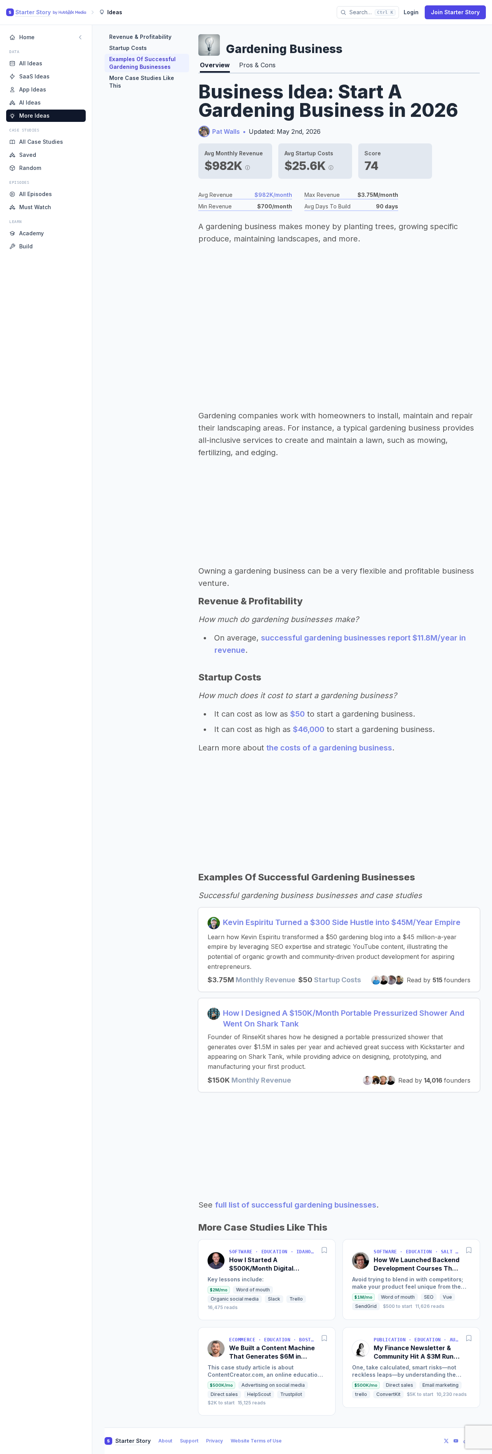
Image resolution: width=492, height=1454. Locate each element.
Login (411, 12)
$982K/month (273, 194)
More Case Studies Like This (141, 82)
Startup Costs (128, 48)
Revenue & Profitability (140, 36)
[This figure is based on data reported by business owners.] (247, 166)
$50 (297, 714)
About (165, 1441)
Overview (215, 65)
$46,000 (308, 729)
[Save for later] (324, 1250)
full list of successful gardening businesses (295, 1204)
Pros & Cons (257, 65)
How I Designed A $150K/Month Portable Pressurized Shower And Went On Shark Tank (343, 1018)
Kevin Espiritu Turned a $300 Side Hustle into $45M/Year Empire (341, 922)
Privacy (214, 1441)
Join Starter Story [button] (455, 12)
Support (189, 1441)
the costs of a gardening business (329, 747)
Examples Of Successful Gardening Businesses (142, 63)
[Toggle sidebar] (80, 37)
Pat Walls (226, 131)
